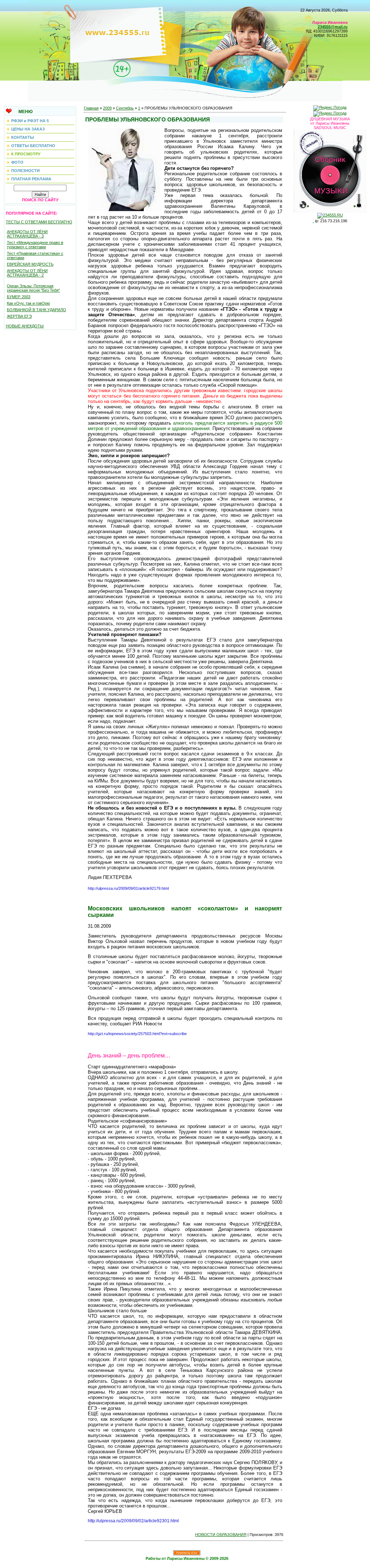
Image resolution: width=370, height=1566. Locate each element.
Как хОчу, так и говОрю (28, 303)
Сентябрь (125, 108)
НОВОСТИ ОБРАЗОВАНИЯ (220, 1534)
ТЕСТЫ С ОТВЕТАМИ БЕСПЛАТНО (39, 222)
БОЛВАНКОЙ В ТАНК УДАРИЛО (36, 310)
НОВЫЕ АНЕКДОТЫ (25, 326)
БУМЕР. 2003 (18, 297)
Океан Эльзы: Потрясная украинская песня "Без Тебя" (33, 288)
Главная (91, 108)
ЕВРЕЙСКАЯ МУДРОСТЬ (30, 264)
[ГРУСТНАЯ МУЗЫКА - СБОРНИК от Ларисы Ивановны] (330, 170)
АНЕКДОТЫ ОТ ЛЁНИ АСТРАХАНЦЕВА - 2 (27, 273)
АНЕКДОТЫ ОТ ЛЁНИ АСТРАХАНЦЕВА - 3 (27, 233)
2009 (107, 108)
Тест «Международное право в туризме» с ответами (35, 244)
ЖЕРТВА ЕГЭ (19, 316)
